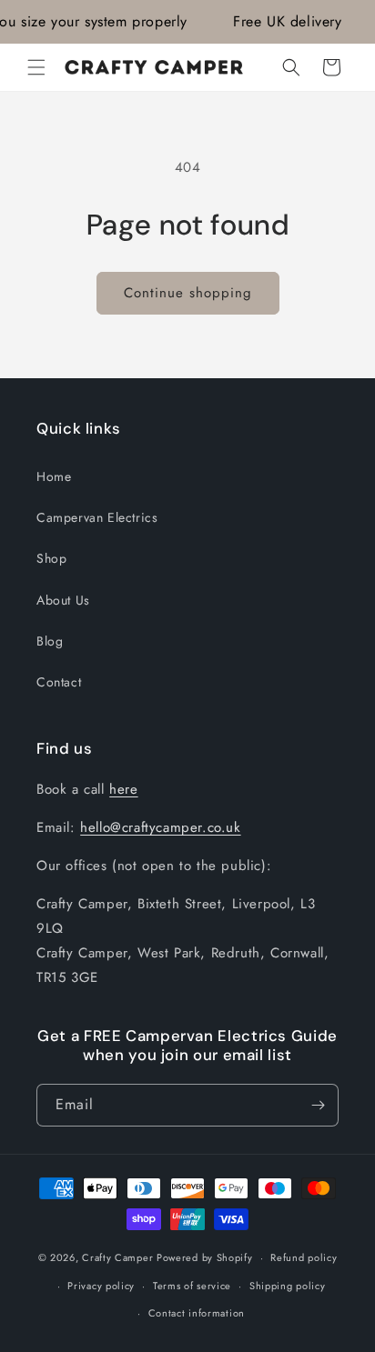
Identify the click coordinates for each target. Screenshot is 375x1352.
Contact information (196, 1313)
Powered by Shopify (205, 1257)
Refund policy (303, 1257)
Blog (49, 641)
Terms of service (192, 1285)
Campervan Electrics (96, 517)
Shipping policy (287, 1285)
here (123, 789)
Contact (58, 682)
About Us (63, 600)
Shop (51, 558)
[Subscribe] (318, 1105)
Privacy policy (101, 1285)
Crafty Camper (117, 1257)
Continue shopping (188, 293)
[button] (36, 67)
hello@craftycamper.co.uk (160, 827)
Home (53, 476)
